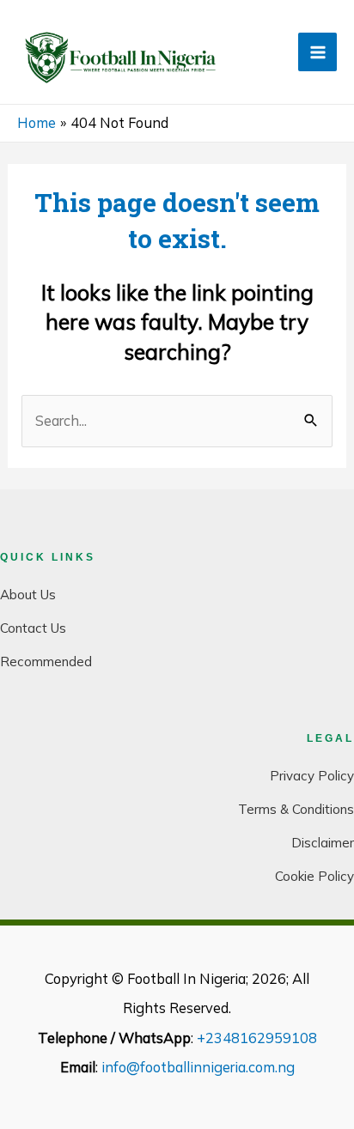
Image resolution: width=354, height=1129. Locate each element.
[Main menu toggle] (317, 52)
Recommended (46, 661)
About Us (28, 594)
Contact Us (33, 628)
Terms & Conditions (296, 809)
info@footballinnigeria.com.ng (198, 1067)
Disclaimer (322, 843)
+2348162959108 (257, 1038)
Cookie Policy (314, 876)
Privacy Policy (312, 776)
